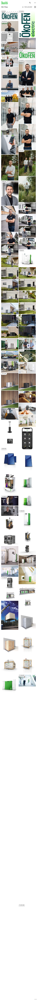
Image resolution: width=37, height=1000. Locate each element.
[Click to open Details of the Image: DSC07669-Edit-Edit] (27, 220)
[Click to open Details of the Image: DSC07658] (9, 238)
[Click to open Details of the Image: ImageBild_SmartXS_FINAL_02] (9, 843)
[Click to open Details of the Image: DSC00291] (9, 167)
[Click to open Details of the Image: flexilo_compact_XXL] (9, 664)
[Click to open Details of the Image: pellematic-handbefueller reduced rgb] (27, 482)
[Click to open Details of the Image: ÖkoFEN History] (9, 48)
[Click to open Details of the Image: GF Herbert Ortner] (9, 735)
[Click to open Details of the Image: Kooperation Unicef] (9, 711)
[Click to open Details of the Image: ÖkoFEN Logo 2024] (27, 55)
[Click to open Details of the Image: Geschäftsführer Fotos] (27, 92)
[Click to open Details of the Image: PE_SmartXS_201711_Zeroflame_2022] (9, 825)
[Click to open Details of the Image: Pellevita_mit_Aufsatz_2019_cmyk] (9, 427)
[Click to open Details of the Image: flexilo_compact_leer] (27, 664)
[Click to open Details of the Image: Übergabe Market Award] (9, 61)
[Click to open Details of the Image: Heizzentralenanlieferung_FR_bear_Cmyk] (9, 615)
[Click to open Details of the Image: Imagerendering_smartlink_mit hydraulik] (27, 421)
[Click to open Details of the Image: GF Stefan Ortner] (27, 681)
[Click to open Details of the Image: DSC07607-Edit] (9, 249)
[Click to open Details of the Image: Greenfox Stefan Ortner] (9, 344)
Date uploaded (28, 7)
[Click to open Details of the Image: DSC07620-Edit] (27, 232)
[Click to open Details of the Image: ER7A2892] (9, 918)
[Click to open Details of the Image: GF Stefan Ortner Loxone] (9, 699)
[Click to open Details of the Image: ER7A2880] (9, 930)
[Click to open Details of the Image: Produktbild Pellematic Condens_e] (27, 806)
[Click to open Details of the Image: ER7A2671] (9, 994)
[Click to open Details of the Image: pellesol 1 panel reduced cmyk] (27, 461)
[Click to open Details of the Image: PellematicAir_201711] (27, 893)
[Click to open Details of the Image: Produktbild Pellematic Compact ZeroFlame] (9, 871)
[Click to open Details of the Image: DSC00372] (27, 189)
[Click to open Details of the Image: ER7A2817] (27, 981)
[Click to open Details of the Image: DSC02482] (9, 141)
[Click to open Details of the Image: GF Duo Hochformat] (9, 764)
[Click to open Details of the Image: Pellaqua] (9, 583)
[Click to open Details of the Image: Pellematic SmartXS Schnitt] (27, 789)
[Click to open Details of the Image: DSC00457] (27, 163)
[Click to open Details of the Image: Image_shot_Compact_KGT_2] (9, 571)
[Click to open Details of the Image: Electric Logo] (27, 24)
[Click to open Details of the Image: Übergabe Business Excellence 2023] (27, 343)
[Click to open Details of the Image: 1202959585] (27, 438)
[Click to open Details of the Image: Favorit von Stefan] (9, 367)
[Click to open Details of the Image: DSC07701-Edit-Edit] (9, 219)
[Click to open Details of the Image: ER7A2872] (9, 949)
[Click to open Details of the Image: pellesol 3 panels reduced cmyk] (9, 459)
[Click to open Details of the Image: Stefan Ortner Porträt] (9, 193)
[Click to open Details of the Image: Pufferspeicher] (27, 549)
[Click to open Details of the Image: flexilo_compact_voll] (27, 643)
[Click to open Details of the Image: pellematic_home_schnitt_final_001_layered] (9, 483)
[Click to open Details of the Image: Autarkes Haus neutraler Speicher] (9, 808)
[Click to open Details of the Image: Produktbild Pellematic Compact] (9, 891)
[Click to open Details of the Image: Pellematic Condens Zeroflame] (27, 520)
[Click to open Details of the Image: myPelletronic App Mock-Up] (27, 397)
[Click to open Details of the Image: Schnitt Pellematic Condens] (27, 537)
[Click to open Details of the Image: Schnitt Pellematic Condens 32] (9, 525)
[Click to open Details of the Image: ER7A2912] (27, 917)
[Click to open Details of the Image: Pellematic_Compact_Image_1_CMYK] (27, 575)
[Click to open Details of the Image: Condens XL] (27, 258)
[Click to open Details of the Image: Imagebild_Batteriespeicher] (9, 855)
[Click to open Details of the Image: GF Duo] (27, 778)
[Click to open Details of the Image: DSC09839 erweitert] (9, 356)
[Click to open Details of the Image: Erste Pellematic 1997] (27, 830)
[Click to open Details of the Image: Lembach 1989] (27, 356)
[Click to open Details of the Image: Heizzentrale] (27, 590)
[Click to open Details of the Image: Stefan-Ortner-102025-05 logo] (9, 26)
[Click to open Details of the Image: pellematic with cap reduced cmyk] (27, 500)
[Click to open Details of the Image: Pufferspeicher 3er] (9, 540)
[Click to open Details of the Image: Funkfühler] (27, 367)
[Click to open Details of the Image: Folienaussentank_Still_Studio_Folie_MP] (27, 620)
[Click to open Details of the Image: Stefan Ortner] (27, 73)
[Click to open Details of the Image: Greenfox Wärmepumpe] (9, 261)
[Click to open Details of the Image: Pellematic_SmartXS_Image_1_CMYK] (27, 851)
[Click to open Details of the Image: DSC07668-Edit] (27, 243)
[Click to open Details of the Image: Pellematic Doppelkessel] (9, 684)
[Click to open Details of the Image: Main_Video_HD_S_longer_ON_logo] (9, 501)
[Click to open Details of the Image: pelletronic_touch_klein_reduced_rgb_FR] (9, 441)
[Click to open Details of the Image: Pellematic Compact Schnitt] (27, 870)
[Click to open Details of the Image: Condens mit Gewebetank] (9, 555)
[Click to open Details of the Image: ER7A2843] (9, 975)
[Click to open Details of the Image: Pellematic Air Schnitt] (9, 906)
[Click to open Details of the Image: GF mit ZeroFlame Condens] (27, 705)
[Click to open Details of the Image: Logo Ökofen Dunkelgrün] (9, 16)
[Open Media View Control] (35, 7)
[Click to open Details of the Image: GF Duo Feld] (9, 747)
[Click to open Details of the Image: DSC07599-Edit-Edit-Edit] (27, 208)
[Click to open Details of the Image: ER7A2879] (27, 943)
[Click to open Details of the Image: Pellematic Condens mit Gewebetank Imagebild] (27, 561)
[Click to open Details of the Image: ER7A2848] (27, 962)
